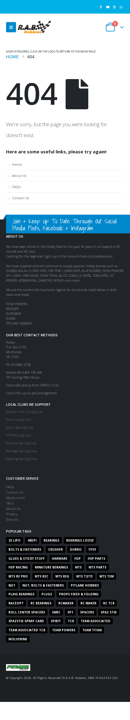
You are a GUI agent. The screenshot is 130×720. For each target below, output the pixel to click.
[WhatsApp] (121, 7)
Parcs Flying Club (18, 419)
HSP (77, 558)
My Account (15, 497)
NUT (11, 585)
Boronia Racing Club (21, 443)
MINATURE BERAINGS (51, 567)
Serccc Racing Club (19, 427)
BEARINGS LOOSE (80, 540)
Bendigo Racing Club (21, 451)
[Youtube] (107, 7)
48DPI (32, 540)
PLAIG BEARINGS (21, 594)
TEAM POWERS (63, 630)
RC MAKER (88, 603)
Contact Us (20, 198)
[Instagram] (114, 7)
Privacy (11, 514)
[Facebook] (101, 7)
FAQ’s (16, 186)
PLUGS (46, 594)
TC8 (71, 621)
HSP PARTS (96, 558)
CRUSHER (55, 549)
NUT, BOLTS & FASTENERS (43, 585)
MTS (78, 567)
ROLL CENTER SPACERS (26, 612)
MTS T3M (106, 576)
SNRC (56, 612)
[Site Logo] (34, 27)
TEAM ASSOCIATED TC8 (26, 630)
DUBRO (76, 549)
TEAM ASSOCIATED (95, 621)
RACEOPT (16, 603)
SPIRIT (56, 621)
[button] (11, 27)
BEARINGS (51, 540)
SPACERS (87, 612)
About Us (19, 175)
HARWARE (59, 558)
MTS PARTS (97, 567)
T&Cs (10, 503)
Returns (12, 519)
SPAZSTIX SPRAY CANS (26, 621)
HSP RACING (18, 567)
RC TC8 (108, 603)
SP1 (70, 612)
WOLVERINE (17, 639)
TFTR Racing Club (18, 435)
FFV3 (92, 549)
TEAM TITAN (92, 630)
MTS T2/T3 (84, 576)
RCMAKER (65, 603)
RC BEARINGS (41, 603)
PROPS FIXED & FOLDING (79, 594)
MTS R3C (41, 576)
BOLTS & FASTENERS (24, 549)
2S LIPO (14, 540)
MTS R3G (62, 576)
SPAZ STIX (109, 612)
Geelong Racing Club (21, 458)
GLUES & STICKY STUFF (26, 558)
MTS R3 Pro (18, 576)
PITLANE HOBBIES (85, 585)
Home (17, 164)
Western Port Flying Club (24, 411)
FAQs (10, 487)
